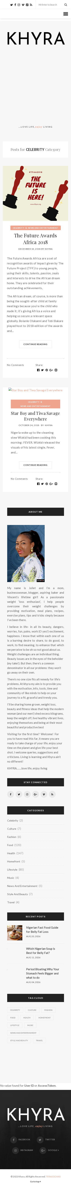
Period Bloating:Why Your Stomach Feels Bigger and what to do (42, 973)
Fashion (11, 836)
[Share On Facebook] (38, 370)
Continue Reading (35, 344)
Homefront (13, 861)
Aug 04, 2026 (33, 982)
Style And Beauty (17, 894)
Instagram (26, 1150)
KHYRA (35, 40)
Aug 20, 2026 (33, 936)
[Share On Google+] (51, 370)
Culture (11, 828)
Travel (11, 902)
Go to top (35, 1181)
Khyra (49, 248)
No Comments (15, 365)
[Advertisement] (35, 86)
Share (39, 365)
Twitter (50, 1139)
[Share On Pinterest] (46, 370)
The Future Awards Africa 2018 (35, 238)
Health (11, 853)
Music (10, 877)
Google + (53, 1150)
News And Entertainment (43, 228)
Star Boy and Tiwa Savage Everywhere (35, 416)
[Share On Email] (56, 370)
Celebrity (18, 228)
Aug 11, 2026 (33, 957)
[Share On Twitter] (42, 370)
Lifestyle (12, 869)
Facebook (24, 1139)
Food (10, 845)
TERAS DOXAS (53, 1176)
